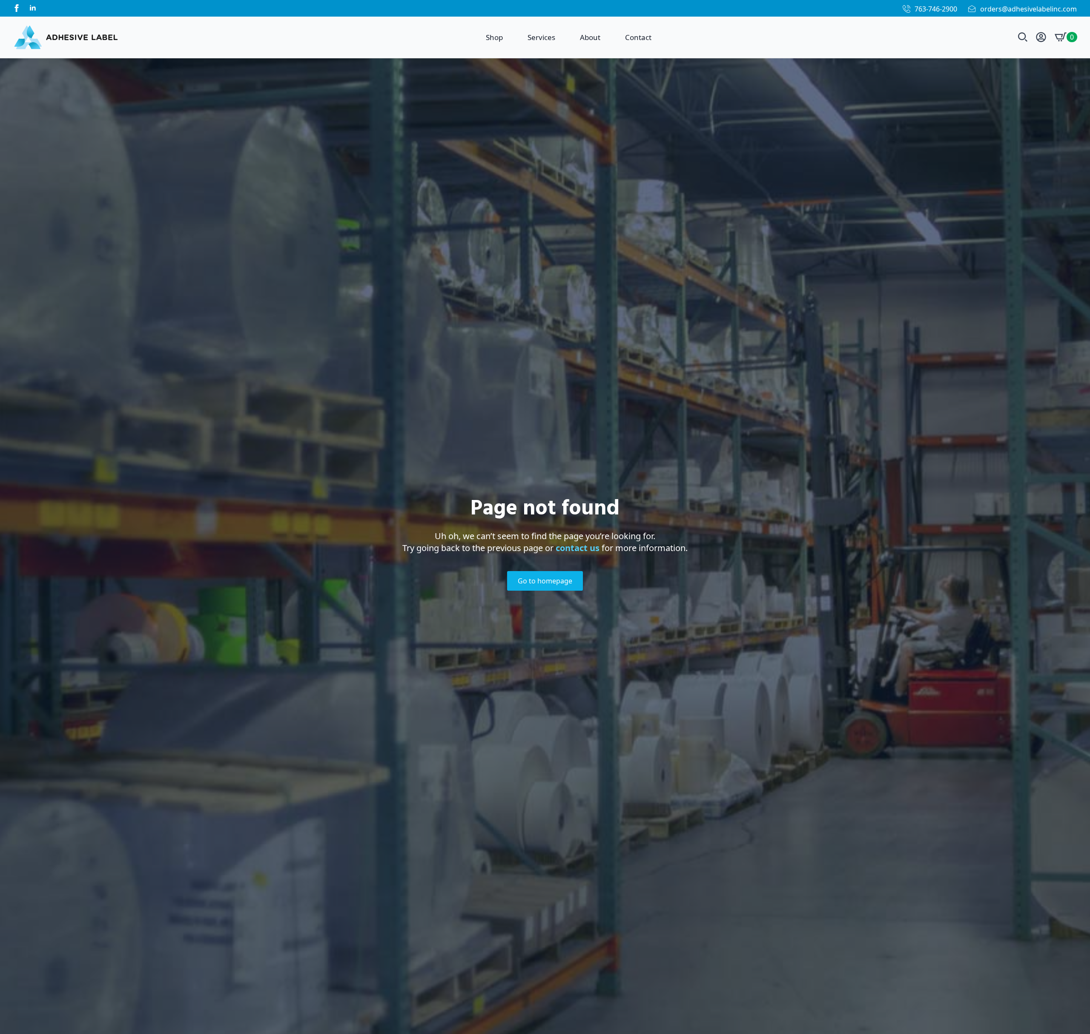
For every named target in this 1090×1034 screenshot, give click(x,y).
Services (541, 37)
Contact (638, 37)
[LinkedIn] (33, 8)
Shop (494, 37)
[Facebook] (16, 8)
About (590, 37)
